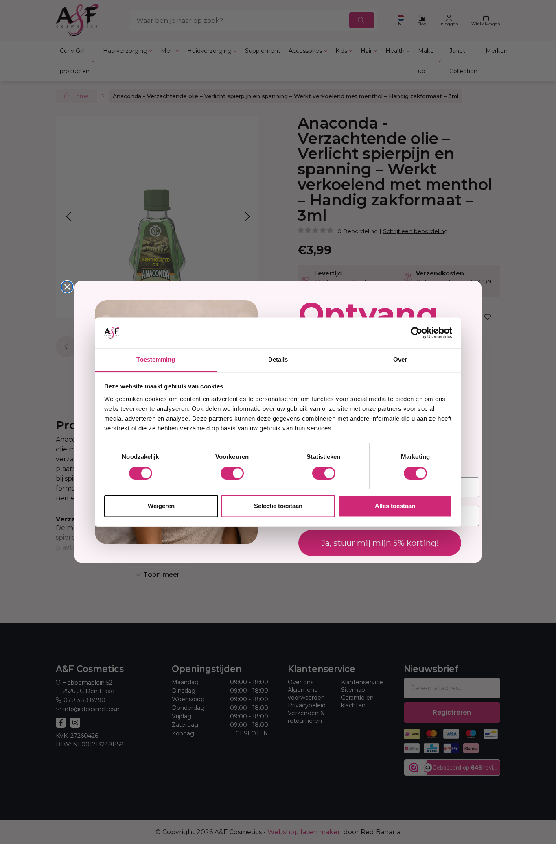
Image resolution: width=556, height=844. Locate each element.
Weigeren (161, 506)
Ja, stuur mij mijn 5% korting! (380, 543)
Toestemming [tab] (155, 359)
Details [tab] (278, 359)
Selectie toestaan (278, 506)
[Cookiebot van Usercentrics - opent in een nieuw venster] (416, 333)
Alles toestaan (395, 506)
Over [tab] (400, 359)
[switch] (232, 473)
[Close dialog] (67, 286)
